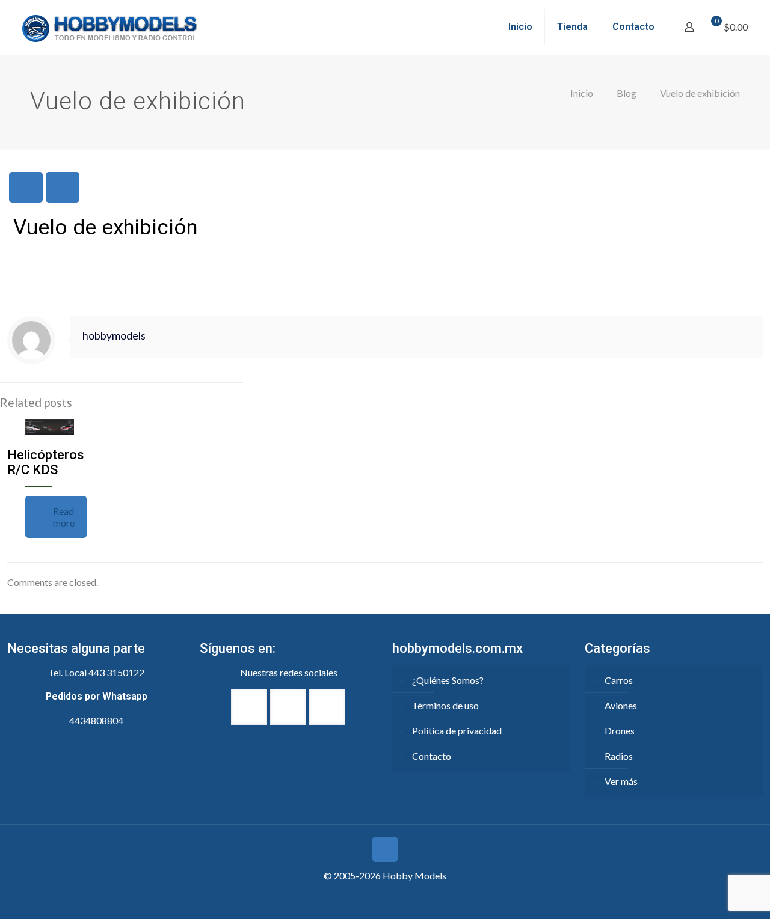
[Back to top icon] (385, 849)
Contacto (431, 756)
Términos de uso (445, 705)
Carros (619, 680)
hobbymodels (114, 335)
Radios (619, 756)
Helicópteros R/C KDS (45, 462)
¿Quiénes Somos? (448, 680)
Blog (626, 93)
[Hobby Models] (109, 27)
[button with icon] (249, 707)
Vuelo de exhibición (700, 93)
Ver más (621, 781)
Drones (620, 730)
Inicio (581, 93)
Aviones (621, 705)
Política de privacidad (457, 730)
